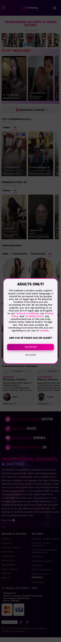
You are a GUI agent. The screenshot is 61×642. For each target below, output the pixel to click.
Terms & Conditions (27, 313)
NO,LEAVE (30, 354)
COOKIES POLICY (34, 316)
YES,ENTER (30, 347)
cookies (44, 330)
